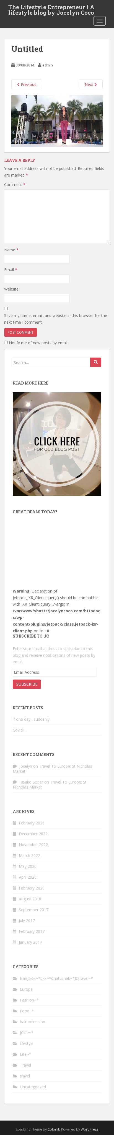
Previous (28, 84)
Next (89, 84)
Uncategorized (33, 1086)
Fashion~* (29, 1000)
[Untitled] (57, 120)
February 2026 (32, 823)
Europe (26, 989)
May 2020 (28, 866)
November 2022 (33, 844)
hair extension (32, 1021)
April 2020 (28, 877)
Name (11, 249)
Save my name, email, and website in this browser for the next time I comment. (55, 319)
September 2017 (33, 909)
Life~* (25, 1054)
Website (11, 289)
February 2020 (32, 888)
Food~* (27, 1010)
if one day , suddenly (31, 719)
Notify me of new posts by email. (38, 342)
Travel (25, 1065)
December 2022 (33, 833)
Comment (14, 184)
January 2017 (30, 942)
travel (25, 1076)
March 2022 (29, 855)
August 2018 (30, 898)
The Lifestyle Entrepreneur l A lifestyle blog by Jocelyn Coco (51, 8)
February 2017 (32, 931)
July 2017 (27, 920)
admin (47, 65)
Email (10, 269)
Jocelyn (25, 766)
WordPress (89, 1129)
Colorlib (54, 1129)
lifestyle (26, 1043)
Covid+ (19, 730)
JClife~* (26, 1032)
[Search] (95, 362)
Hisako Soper (31, 782)
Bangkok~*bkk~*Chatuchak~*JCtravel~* (56, 978)
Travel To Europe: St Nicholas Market (52, 769)
